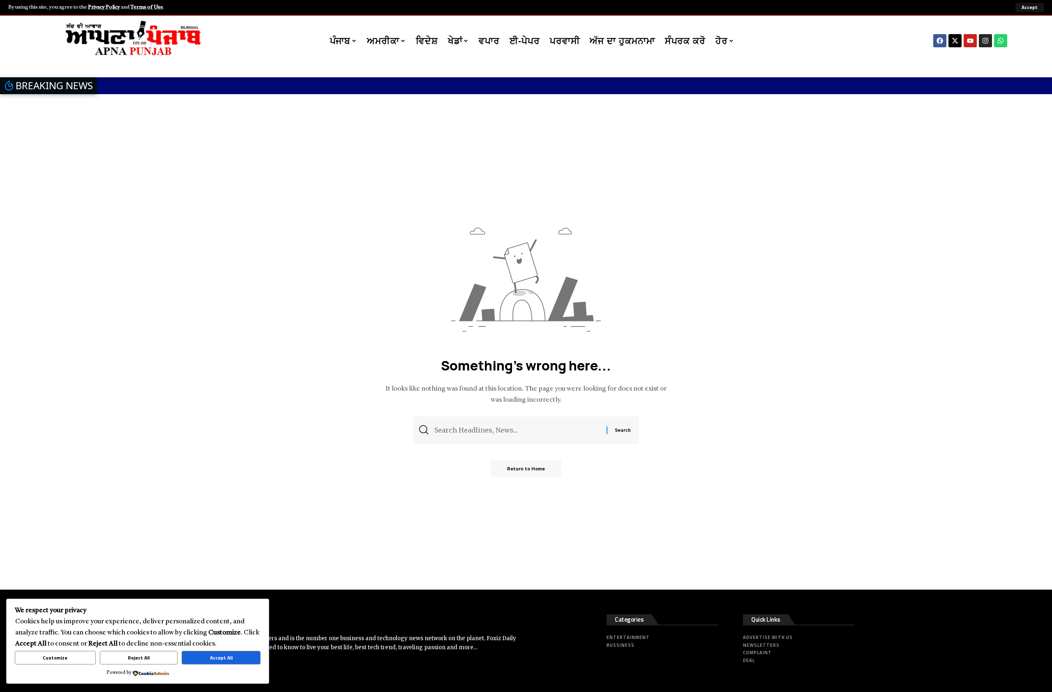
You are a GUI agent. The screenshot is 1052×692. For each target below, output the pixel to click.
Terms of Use (146, 7)
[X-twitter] (955, 40)
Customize (55, 658)
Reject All (139, 658)
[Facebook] (939, 40)
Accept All (221, 658)
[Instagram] (985, 40)
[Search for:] (517, 430)
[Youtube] (970, 40)
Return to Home (526, 468)
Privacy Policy (104, 7)
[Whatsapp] (1000, 40)
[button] (1029, 7)
